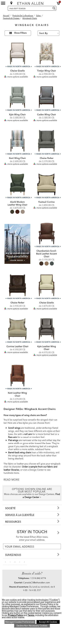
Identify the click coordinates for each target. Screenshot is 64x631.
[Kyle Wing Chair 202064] (17, 97)
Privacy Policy (15, 615)
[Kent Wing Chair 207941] (17, 141)
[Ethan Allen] (32, 3)
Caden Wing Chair (46, 114)
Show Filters (20, 33)
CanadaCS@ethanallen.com (36, 582)
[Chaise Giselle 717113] (46, 285)
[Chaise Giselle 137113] (17, 53)
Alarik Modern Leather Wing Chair (17, 203)
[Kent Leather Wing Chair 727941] (17, 375)
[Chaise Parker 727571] (17, 285)
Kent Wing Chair (17, 158)
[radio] (12, 212)
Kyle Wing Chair (17, 114)
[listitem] (17, 244)
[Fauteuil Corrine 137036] (46, 184)
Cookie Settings (20, 622)
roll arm (28, 434)
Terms (30, 615)
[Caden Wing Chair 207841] (46, 97)
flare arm (12, 437)
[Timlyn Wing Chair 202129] (46, 53)
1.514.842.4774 (38, 578)
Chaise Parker (46, 158)
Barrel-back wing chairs (19, 452)
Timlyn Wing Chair (46, 70)
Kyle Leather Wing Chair (46, 348)
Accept (48, 622)
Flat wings (13, 440)
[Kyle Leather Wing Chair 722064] (46, 329)
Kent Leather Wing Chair (17, 394)
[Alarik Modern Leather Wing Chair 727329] (17, 184)
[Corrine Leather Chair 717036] (17, 329)
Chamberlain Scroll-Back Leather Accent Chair (46, 253)
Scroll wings (14, 427)
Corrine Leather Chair (17, 346)
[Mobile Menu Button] (3, 3)
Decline (32, 626)
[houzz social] (24, 562)
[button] (58, 3)
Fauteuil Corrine (46, 201)
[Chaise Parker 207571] (46, 141)
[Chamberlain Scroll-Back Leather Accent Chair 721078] (46, 233)
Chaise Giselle (17, 70)
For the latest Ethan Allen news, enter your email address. (32, 538)
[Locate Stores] (11, 3)
